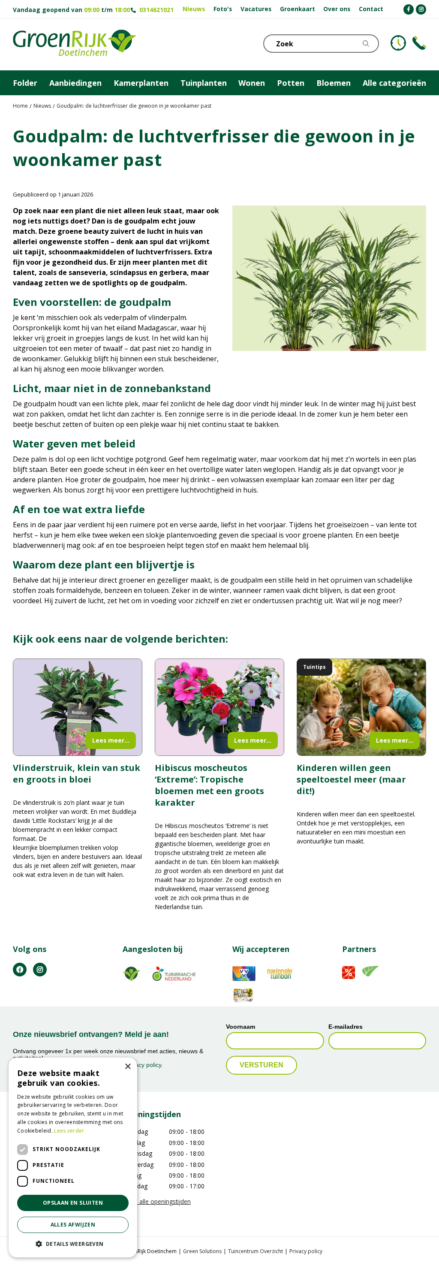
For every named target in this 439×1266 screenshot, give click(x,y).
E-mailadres (345, 1027)
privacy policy (143, 1064)
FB (20, 969)
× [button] (127, 1067)
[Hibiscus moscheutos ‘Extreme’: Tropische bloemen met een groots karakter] (219, 707)
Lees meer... (110, 740)
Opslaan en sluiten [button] (73, 1202)
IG (40, 969)
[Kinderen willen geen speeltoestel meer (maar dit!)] (361, 707)
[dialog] (73, 1157)
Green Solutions (202, 1251)
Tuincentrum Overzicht (255, 1251)
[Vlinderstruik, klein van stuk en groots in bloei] (77, 707)
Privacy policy (305, 1251)
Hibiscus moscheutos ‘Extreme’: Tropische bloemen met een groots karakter (209, 785)
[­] (408, 9)
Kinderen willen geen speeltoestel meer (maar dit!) (351, 779)
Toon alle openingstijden (157, 1201)
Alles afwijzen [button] (73, 1224)
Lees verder (69, 1130)
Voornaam (240, 1027)
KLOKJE (398, 42)
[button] (73, 1244)
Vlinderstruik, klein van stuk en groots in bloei (76, 773)
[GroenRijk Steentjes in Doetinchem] (74, 45)
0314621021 (156, 10)
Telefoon (419, 42)
